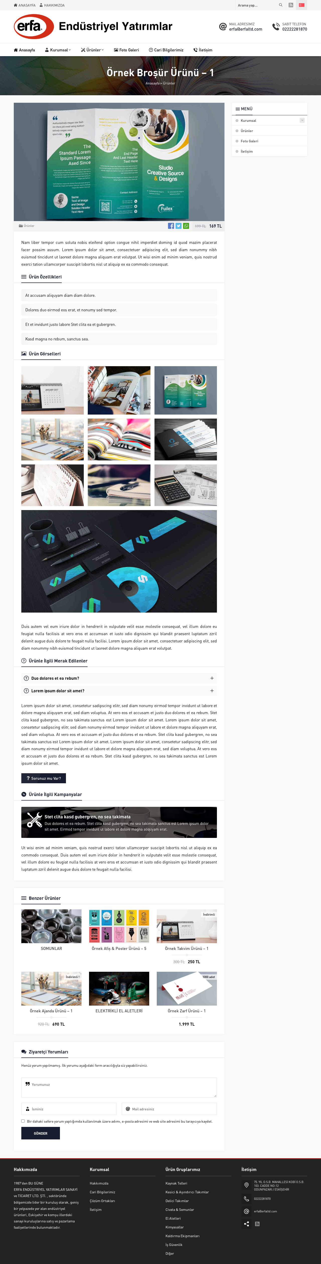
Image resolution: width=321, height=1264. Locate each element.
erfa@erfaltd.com (245, 29)
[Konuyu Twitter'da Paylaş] (179, 226)
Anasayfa (152, 83)
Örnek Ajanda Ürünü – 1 (51, 1010)
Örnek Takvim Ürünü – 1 (187, 948)
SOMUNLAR (51, 948)
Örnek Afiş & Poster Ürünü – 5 (119, 948)
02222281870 (294, 29)
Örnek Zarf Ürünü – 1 (187, 1010)
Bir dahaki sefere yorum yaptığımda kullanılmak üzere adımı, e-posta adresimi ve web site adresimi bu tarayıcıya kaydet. (120, 1121)
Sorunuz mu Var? (46, 778)
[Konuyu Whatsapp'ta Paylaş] (186, 226)
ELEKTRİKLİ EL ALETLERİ (119, 1010)
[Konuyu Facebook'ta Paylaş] (171, 226)
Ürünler (169, 83)
